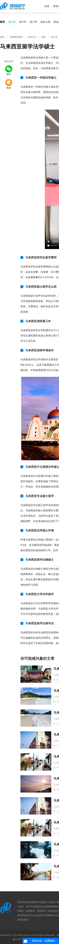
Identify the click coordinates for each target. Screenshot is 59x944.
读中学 (22, 22)
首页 (46, 6)
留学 (44, 37)
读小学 (33, 22)
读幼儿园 (45, 22)
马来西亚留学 (16, 37)
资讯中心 (32, 37)
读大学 (12, 22)
